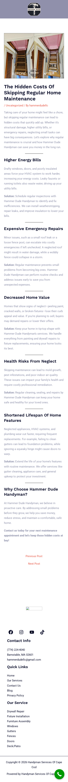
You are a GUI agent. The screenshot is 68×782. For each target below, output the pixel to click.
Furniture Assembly (18, 721)
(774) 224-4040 (16, 649)
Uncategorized (14, 105)
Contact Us (14, 685)
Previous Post (34, 556)
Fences (11, 736)
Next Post (34, 563)
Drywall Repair (15, 711)
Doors (11, 741)
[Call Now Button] (59, 774)
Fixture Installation (18, 716)
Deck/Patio (14, 746)
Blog (10, 690)
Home (11, 675)
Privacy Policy (15, 695)
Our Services (14, 680)
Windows (12, 726)
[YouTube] (32, 632)
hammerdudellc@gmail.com (24, 659)
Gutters (11, 731)
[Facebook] (11, 632)
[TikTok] (42, 632)
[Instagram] (21, 632)
